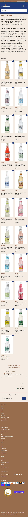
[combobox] (14, 10)
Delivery (2, 464)
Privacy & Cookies (5, 467)
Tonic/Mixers (3, 420)
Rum (2, 410)
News (2, 460)
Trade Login (3, 452)
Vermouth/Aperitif (4, 419)
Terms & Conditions (5, 462)
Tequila (2, 413)
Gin (2, 406)
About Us (3, 458)
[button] (1, 377)
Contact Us (3, 448)
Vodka (2, 411)
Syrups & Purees (4, 427)
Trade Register (4, 450)
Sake (2, 432)
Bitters (2, 425)
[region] (14, 377)
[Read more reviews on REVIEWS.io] (21, 389)
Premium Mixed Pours (5, 429)
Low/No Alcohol (4, 431)
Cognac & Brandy (5, 417)
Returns (2, 466)
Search (2, 445)
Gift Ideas (3, 438)
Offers (2, 440)
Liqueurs (3, 415)
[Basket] (23, 6)
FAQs (2, 446)
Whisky (2, 408)
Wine (2, 434)
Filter (4, 58)
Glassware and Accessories (7, 436)
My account (3, 453)
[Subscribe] (24, 398)
